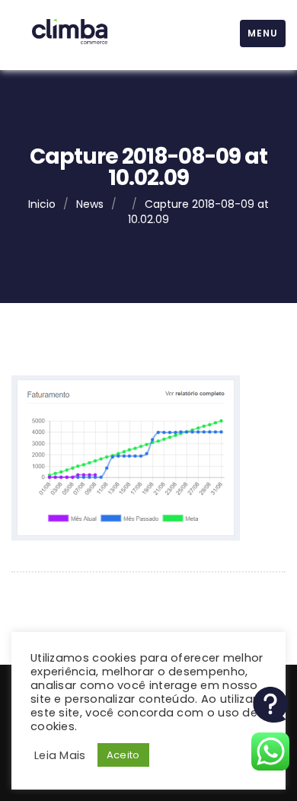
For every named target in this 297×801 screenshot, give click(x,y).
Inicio (42, 204)
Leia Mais (60, 755)
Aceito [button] (123, 755)
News (90, 204)
